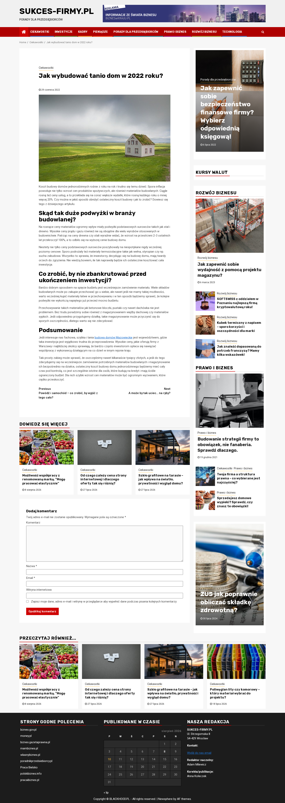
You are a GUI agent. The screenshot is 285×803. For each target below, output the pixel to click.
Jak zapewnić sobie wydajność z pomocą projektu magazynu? (229, 270)
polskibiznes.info (31, 773)
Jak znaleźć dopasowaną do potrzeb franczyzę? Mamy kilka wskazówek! (239, 351)
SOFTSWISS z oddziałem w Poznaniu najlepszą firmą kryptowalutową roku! (237, 303)
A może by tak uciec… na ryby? (149, 391)
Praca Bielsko (29, 767)
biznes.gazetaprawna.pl (35, 742)
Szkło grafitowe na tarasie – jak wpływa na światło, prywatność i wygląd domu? (160, 479)
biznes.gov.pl (28, 729)
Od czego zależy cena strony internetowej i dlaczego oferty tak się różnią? (103, 479)
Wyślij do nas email (199, 753)
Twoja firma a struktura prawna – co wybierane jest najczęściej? (238, 478)
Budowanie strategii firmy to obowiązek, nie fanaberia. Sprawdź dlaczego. (228, 444)
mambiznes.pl (29, 748)
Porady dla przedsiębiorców (135, 31)
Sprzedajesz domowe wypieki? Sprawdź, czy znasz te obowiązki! (235, 502)
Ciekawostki (39, 31)
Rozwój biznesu (204, 31)
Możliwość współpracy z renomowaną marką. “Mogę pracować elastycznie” (43, 479)
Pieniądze (100, 31)
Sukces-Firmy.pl (56, 11)
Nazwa (31, 566)
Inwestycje (64, 31)
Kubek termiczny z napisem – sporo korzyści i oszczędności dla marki (239, 327)
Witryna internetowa (39, 589)
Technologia (232, 31)
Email (30, 578)
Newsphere (165, 799)
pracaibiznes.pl (29, 780)
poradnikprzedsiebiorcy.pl (36, 761)
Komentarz (33, 522)
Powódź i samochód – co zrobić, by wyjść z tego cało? (68, 393)
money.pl (26, 736)
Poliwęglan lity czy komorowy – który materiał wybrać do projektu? (235, 693)
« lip (106, 792)
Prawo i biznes (175, 31)
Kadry (82, 31)
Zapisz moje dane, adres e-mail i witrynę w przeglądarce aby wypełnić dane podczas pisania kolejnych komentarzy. (104, 601)
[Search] (262, 32)
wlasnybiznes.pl (30, 755)
